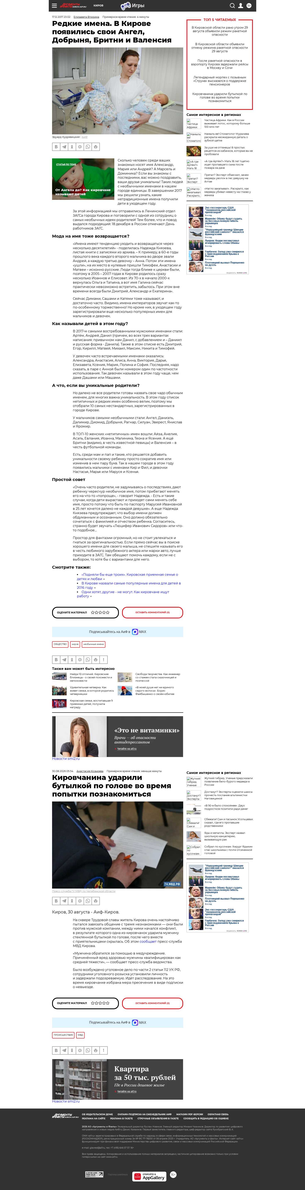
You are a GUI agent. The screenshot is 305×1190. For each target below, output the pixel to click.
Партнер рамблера (118, 1174)
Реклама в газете (121, 1118)
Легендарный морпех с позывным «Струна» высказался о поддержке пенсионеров (219, 81)
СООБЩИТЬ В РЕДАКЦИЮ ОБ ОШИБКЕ (206, 1118)
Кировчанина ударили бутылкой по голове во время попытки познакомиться (219, 97)
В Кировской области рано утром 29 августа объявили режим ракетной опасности (220, 31)
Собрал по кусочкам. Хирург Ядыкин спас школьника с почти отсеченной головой (228, 850)
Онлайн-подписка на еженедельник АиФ (145, 1114)
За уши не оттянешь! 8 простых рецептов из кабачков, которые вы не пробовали (228, 151)
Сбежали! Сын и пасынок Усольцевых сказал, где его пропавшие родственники (228, 822)
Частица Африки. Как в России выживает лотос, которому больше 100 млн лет (227, 123)
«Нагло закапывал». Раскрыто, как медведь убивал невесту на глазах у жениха (227, 192)
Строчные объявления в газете (158, 1118)
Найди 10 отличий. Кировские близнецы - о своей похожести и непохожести (91, 677)
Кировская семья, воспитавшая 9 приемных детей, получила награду (91, 704)
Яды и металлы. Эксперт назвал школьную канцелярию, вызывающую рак (224, 836)
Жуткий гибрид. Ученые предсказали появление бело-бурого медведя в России (228, 781)
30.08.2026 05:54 (62, 771)
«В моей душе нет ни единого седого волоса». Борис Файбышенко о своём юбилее (154, 691)
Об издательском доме (97, 1114)
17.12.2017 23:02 (61, 16)
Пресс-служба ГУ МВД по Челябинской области (83, 891)
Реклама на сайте (93, 1118)
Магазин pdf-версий (189, 1114)
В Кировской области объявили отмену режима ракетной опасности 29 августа (220, 47)
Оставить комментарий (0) (152, 612)
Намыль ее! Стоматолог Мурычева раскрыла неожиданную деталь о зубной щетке (226, 137)
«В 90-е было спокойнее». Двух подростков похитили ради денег (226, 807)
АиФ (85, 136)
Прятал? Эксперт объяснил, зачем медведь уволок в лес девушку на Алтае (226, 178)
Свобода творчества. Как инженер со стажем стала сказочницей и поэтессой (157, 677)
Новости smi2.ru (66, 759)
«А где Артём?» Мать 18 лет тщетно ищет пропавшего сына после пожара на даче (226, 164)
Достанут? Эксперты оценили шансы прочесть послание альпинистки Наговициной (228, 795)
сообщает (148, 942)
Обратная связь (218, 1114)
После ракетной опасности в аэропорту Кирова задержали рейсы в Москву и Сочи (219, 64)
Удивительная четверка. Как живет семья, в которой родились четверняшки (92, 691)
